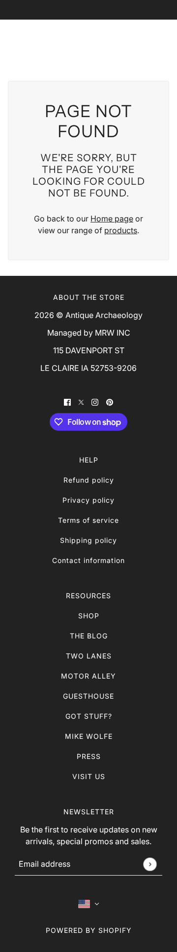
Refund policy (88, 480)
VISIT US (88, 776)
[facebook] (67, 401)
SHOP (88, 615)
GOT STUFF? (88, 716)
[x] (81, 401)
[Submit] (149, 864)
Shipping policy (88, 540)
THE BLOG (89, 636)
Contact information (88, 560)
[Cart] (158, 42)
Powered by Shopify (89, 930)
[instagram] (95, 401)
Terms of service (88, 520)
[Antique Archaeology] (89, 42)
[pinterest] (109, 401)
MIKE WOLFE (89, 736)
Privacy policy (88, 500)
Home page (111, 218)
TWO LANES (89, 656)
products (120, 230)
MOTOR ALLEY (88, 676)
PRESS (89, 756)
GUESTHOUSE (88, 696)
